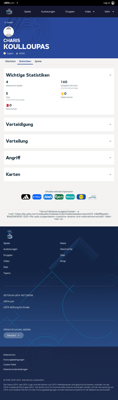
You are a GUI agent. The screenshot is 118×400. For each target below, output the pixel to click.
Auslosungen (10, 249)
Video (6, 261)
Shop (63, 261)
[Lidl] (81, 197)
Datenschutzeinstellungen (15, 369)
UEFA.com (8, 301)
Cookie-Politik (9, 364)
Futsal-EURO (9, 11)
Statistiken (25, 61)
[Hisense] (70, 197)
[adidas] (26, 197)
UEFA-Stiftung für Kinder (16, 307)
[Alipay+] (37, 197)
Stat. (5, 267)
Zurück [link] (10, 22)
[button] (89, 11)
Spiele (38, 61)
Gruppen (8, 255)
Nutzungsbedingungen (13, 359)
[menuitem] (29, 11)
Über (62, 255)
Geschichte (66, 249)
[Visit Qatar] (92, 197)
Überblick (10, 61)
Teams (7, 273)
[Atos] (48, 197)
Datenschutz (9, 354)
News (63, 243)
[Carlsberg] (59, 197)
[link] (27, 11)
